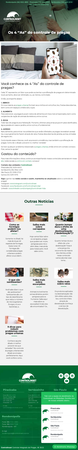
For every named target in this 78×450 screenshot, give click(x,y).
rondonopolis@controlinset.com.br (15, 433)
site (2, 161)
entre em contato (24, 161)
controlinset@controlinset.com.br (13, 407)
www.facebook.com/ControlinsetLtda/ (25, 186)
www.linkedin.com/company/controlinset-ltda (27, 188)
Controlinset (26, 165)
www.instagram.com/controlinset (23, 184)
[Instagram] (66, 375)
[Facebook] (61, 375)
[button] (50, 15)
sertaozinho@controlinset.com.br (38, 407)
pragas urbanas (22, 105)
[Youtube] (66, 380)
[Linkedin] (72, 375)
